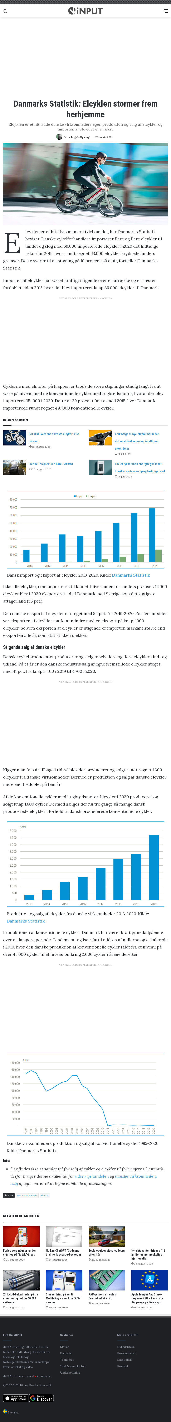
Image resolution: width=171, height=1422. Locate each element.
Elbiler (64, 1347)
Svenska (13, 1412)
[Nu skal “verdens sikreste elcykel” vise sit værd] (14, 437)
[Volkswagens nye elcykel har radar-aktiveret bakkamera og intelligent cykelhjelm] (100, 437)
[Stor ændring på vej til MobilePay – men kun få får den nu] (64, 1280)
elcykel (45, 1195)
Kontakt (122, 1366)
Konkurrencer (126, 1353)
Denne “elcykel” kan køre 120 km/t (51, 464)
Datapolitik (124, 1360)
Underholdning (70, 1372)
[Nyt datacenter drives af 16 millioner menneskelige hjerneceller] (149, 1236)
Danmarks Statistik (131, 575)
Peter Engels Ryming (77, 137)
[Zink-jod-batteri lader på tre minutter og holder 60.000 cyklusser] (21, 1280)
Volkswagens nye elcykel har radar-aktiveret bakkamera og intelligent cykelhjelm (137, 441)
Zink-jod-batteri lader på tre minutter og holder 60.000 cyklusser (20, 1298)
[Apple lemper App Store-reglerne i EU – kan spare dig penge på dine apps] (149, 1280)
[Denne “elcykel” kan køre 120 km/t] (14, 467)
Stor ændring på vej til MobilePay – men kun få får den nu (63, 1298)
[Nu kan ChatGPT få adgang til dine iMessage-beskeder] (64, 1236)
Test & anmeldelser (73, 1366)
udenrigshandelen (92, 1176)
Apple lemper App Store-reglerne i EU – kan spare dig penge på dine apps (147, 1298)
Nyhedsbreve (126, 1347)
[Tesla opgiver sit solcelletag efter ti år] (107, 1236)
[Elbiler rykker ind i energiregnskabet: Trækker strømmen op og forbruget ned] (100, 467)
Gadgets (66, 1353)
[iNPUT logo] (85, 11)
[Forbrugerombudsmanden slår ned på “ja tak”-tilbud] (21, 1236)
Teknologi (67, 1360)
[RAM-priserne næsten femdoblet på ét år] (107, 1280)
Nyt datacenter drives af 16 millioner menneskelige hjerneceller (148, 1254)
